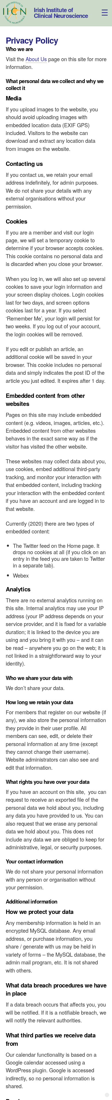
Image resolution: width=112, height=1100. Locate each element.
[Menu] (101, 8)
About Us (36, 59)
